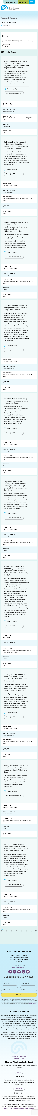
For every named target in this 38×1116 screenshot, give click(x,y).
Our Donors (19, 1088)
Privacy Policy (19, 1058)
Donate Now (23, 2)
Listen (19, 1072)
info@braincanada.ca (19, 967)
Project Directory (10, 2)
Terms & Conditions (19, 1056)
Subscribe (19, 995)
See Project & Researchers (13, 93)
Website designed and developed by (19, 1108)
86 (36, 931)
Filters (6, 46)
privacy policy (32, 1003)
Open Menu (32, 2)
